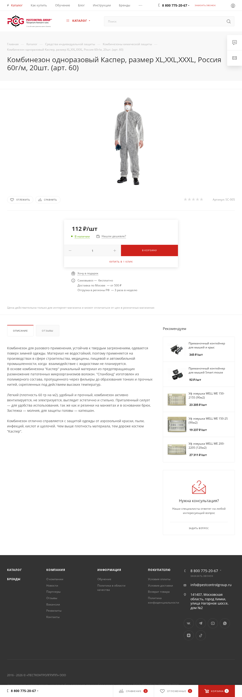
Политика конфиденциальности (163, 600)
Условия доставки (160, 585)
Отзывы (47, 330)
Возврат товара (159, 592)
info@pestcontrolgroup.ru (211, 585)
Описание (20, 330)
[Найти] (228, 21)
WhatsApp (225, 623)
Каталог (14, 570)
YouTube (213, 623)
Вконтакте (189, 623)
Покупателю (159, 570)
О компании (54, 579)
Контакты (53, 617)
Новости (52, 585)
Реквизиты (53, 611)
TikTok (201, 635)
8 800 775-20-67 (204, 571)
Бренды (14, 579)
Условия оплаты (159, 579)
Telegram (201, 623)
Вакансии (53, 604)
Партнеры (53, 592)
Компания (55, 570)
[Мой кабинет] (233, 5)
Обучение (104, 579)
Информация (109, 570)
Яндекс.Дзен (189, 635)
